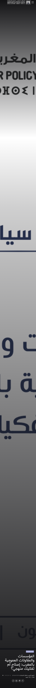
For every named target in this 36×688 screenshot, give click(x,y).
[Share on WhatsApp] (13, 680)
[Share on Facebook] (22, 680)
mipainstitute (16, 675)
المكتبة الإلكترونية (29, 651)
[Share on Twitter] (19, 680)
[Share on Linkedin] (16, 680)
